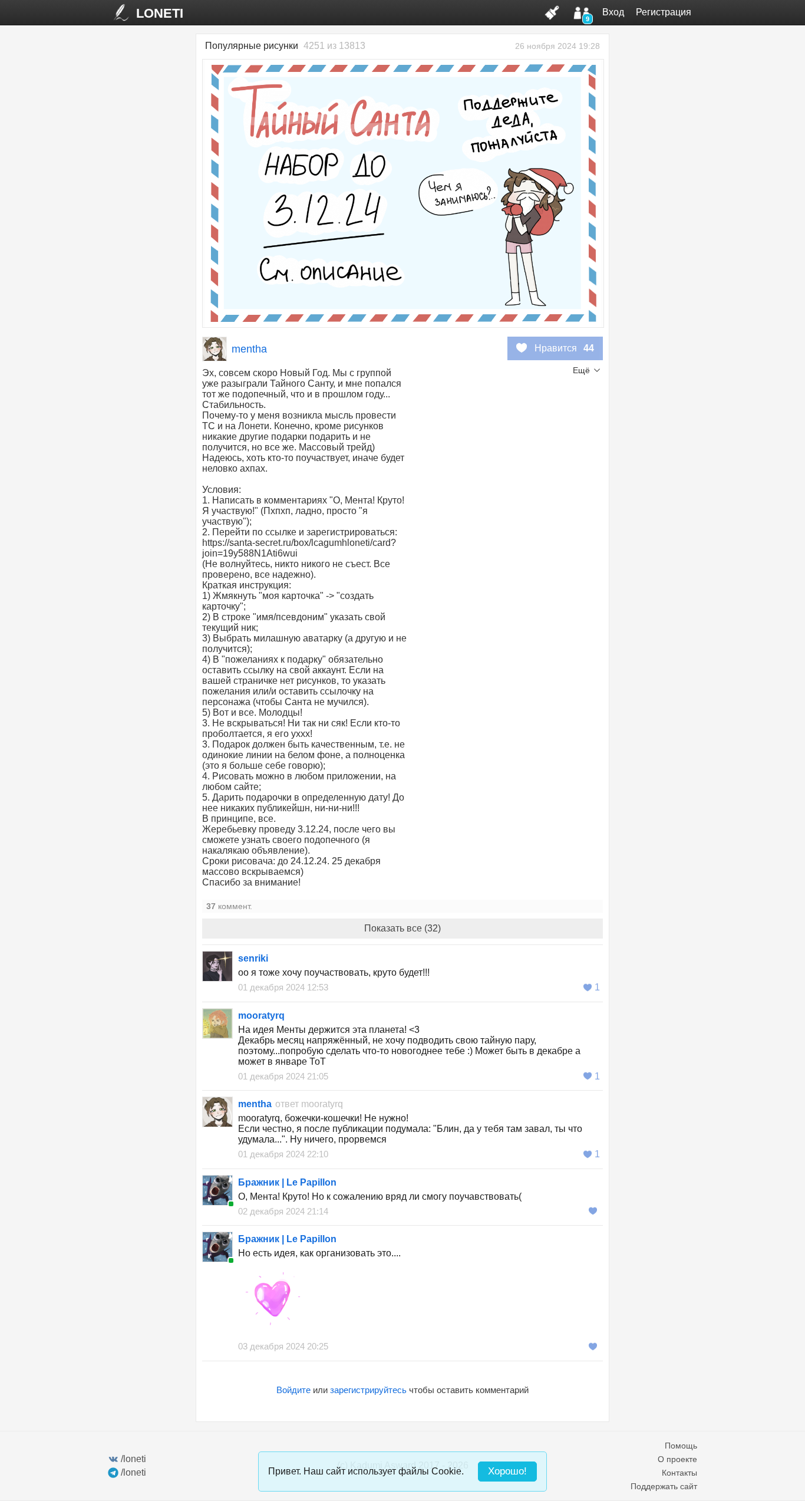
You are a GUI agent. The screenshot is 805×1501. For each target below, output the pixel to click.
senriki (253, 958)
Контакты (679, 1472)
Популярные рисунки (251, 46)
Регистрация (663, 12)
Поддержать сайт (664, 1486)
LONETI (159, 13)
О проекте (677, 1459)
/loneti (133, 1459)
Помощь (681, 1445)
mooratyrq (261, 1015)
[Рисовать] (552, 12)
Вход (613, 12)
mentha (249, 349)
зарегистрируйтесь (368, 1390)
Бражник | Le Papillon (287, 1182)
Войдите (293, 1390)
